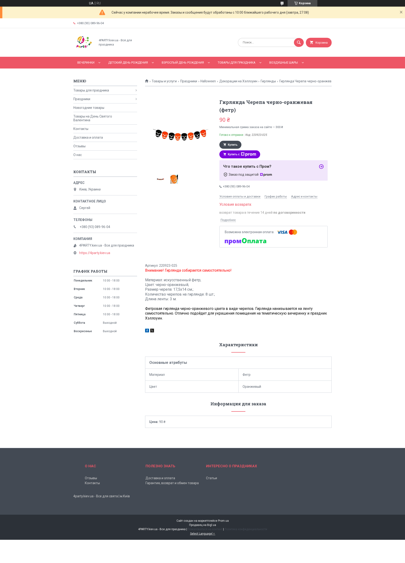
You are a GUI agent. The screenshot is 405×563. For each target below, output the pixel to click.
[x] (152, 331)
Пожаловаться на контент (205, 529)
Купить (232, 144)
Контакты (80, 129)
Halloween (208, 81)
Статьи (211, 478)
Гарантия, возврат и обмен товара (172, 483)
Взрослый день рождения (183, 62)
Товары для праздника (236, 62)
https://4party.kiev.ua (94, 253)
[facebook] (147, 331)
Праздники (188, 81)
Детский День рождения (128, 62)
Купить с (234, 154)
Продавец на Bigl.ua (202, 525)
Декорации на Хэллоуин (238, 81)
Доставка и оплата (88, 137)
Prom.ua (223, 520)
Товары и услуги (164, 81)
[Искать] (299, 42)
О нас (77, 155)
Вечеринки (85, 62)
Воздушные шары (283, 62)
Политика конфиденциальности (246, 529)
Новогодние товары (88, 108)
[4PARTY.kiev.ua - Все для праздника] (83, 51)
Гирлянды (268, 81)
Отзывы (79, 146)
